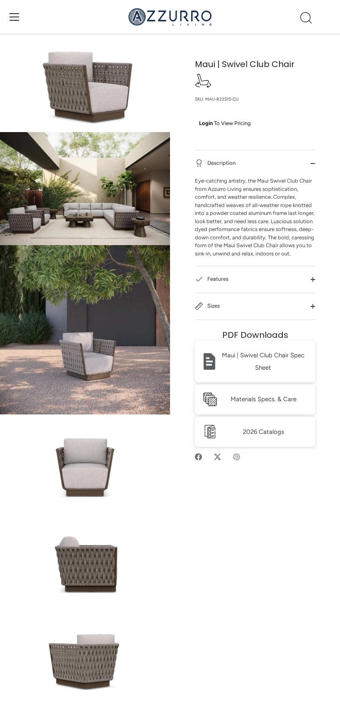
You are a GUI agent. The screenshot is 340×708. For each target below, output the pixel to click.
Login (206, 123)
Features (217, 279)
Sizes (213, 306)
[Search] (306, 18)
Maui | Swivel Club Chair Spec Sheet (263, 361)
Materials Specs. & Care (263, 399)
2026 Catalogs (263, 432)
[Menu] (14, 17)
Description (221, 163)
